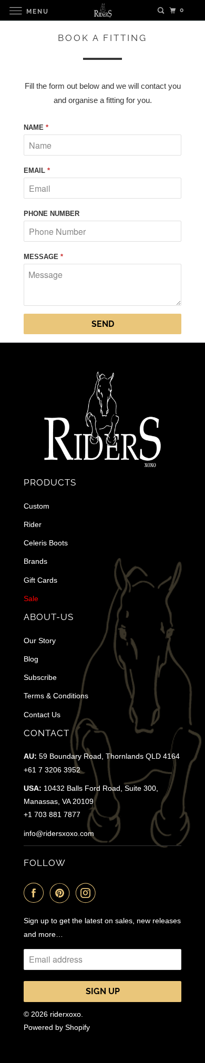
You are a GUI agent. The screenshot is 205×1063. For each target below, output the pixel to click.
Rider (33, 524)
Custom (36, 506)
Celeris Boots (46, 543)
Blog (31, 659)
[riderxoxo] (103, 10)
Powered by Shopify (57, 1027)
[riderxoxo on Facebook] (36, 893)
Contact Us (42, 714)
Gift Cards (40, 580)
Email (37, 170)
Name (36, 127)
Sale (31, 598)
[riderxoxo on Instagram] (88, 893)
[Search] (160, 10)
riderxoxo (65, 1014)
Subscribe (40, 677)
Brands (35, 561)
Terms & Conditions (56, 696)
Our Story (40, 640)
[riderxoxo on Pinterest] (62, 893)
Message (43, 257)
